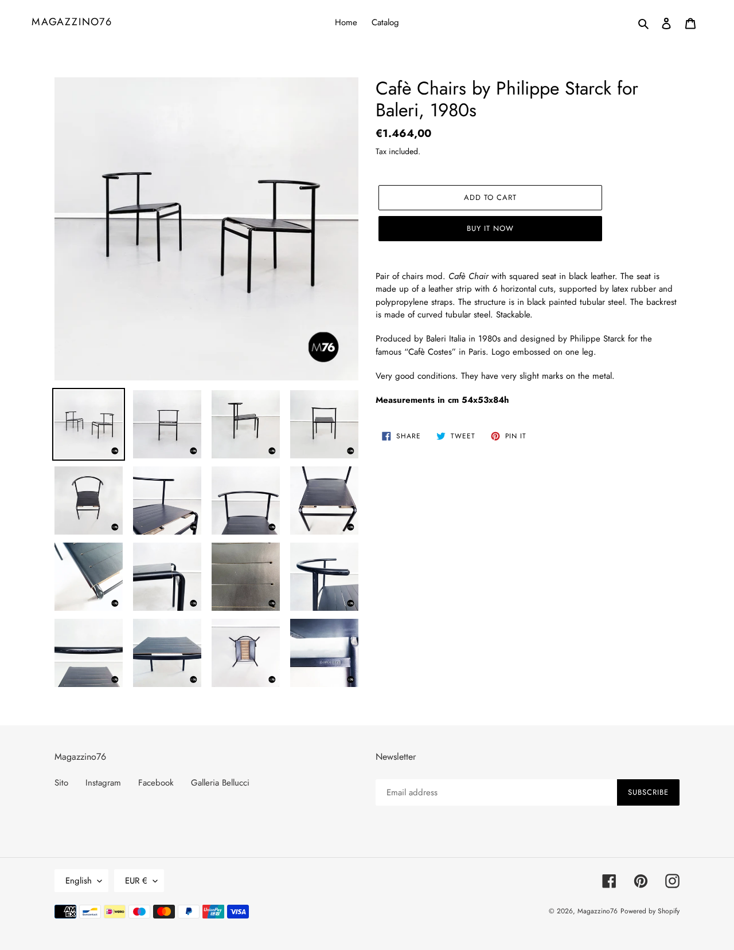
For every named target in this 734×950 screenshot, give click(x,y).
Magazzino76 (72, 22)
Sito (61, 782)
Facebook (156, 782)
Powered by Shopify (650, 911)
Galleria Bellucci (220, 782)
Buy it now (490, 228)
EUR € (136, 880)
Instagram (103, 782)
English (78, 880)
